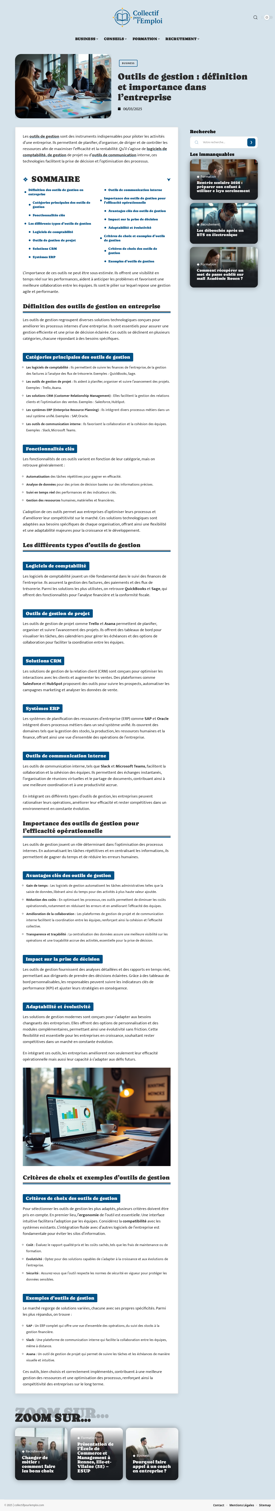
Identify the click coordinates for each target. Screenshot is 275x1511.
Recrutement (35, 1451)
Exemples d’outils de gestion (131, 261)
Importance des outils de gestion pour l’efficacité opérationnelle (135, 200)
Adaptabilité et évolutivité (129, 227)
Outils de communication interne (135, 190)
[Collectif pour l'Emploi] (137, 17)
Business (128, 63)
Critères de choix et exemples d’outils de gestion (134, 238)
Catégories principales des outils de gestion (61, 205)
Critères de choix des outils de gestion (132, 251)
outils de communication (114, 155)
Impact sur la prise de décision (133, 219)
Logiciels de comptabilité (53, 232)
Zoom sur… (53, 1417)
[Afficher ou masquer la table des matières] (125, 179)
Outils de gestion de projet (54, 240)
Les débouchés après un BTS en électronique (220, 232)
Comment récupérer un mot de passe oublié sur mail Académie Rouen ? (220, 274)
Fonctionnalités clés (49, 215)
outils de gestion (44, 136)
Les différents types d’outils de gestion (59, 223)
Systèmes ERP (44, 257)
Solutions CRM (45, 248)
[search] (255, 17)
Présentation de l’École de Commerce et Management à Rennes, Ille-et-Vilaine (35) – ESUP (95, 1457)
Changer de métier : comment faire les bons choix (38, 1464)
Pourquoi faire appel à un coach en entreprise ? (152, 1466)
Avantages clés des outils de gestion (137, 211)
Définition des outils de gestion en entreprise (55, 192)
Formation (89, 1438)
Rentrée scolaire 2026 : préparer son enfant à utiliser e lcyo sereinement (223, 187)
